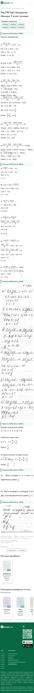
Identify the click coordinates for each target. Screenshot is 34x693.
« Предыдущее (12, 550)
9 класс (3, 658)
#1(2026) (5, 24)
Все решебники (6, 592)
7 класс (3, 662)
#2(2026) (13, 24)
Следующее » (22, 550)
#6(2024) (21, 27)
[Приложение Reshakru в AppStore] (27, 643)
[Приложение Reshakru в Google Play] (27, 647)
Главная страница (13, 654)
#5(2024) (13, 27)
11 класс (3, 654)
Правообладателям (13, 660)
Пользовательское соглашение (16, 662)
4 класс (3, 668)
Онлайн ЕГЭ (11, 656)
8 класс (3, 660)
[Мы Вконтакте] (23, 626)
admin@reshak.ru (12, 664)
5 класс (3, 666)
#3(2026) (21, 24)
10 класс (3, 656)
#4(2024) (6, 27)
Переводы (11, 658)
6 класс (3, 664)
